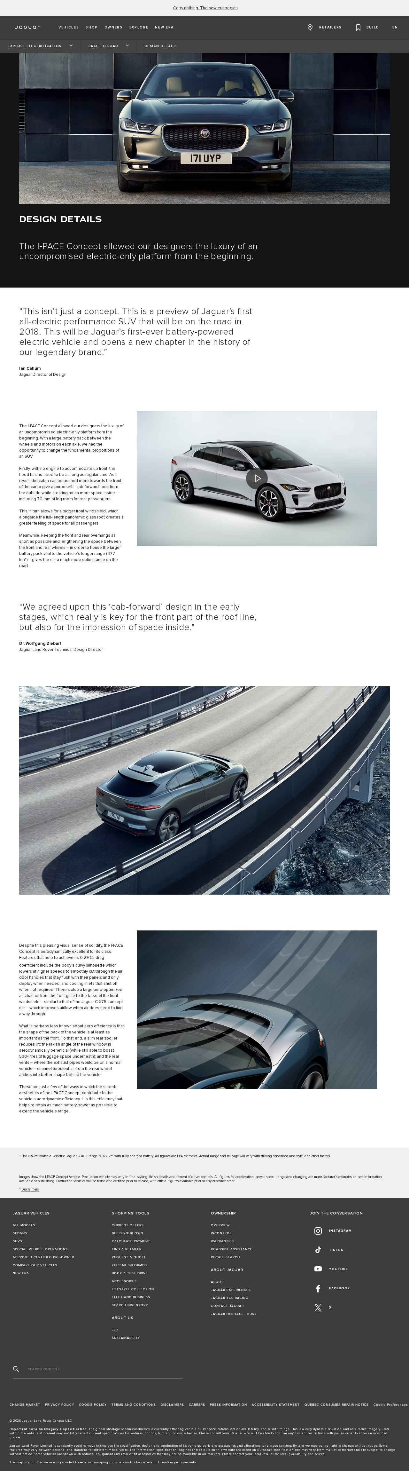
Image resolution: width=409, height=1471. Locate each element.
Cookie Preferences (391, 1405)
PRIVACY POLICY (59, 1405)
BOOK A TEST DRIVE (130, 1273)
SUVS (17, 1241)
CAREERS (197, 1405)
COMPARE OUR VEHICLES (35, 1265)
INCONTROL (221, 1233)
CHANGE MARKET (25, 1405)
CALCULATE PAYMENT (131, 1241)
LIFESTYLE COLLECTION (133, 1289)
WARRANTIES (222, 1241)
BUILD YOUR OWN (127, 1233)
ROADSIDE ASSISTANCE (231, 1249)
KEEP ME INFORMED (129, 1265)
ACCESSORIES (124, 1281)
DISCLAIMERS (172, 1405)
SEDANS (20, 1233)
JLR (115, 1330)
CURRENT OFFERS (128, 1225)
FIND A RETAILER (127, 1249)
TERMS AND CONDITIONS (134, 1405)
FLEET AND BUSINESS (131, 1297)
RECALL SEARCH (225, 1257)
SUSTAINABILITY (126, 1338)
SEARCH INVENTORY (130, 1305)
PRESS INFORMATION (228, 1405)
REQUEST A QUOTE (129, 1257)
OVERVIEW (220, 1225)
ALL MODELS (24, 1225)
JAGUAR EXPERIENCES (231, 1290)
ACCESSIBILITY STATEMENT (276, 1405)
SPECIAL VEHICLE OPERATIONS (40, 1249)
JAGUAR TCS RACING (229, 1298)
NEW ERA (21, 1273)
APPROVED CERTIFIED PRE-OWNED (43, 1257)
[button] (68, 27)
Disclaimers (30, 1189)
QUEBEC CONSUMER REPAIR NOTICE (337, 1405)
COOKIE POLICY (93, 1405)
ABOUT (217, 1282)
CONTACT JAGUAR (227, 1306)
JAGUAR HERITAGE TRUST (234, 1314)
